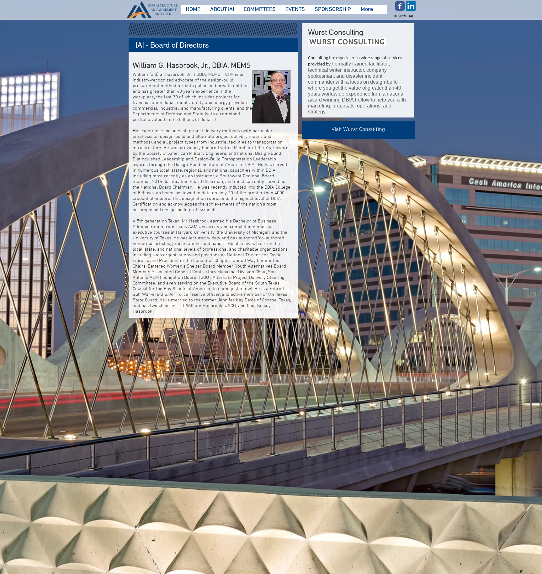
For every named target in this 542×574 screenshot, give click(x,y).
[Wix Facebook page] (400, 6)
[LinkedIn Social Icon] (411, 6)
